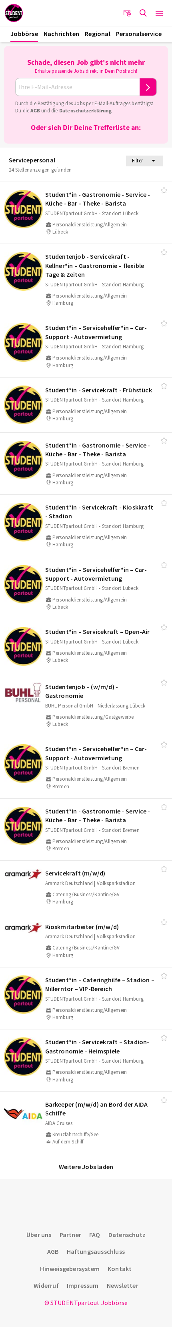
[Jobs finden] (143, 13)
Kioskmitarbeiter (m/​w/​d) (82, 927)
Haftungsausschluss (96, 1251)
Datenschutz (127, 1235)
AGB (35, 110)
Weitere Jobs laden (86, 1167)
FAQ (94, 1235)
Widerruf (46, 1285)
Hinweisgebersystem (70, 1269)
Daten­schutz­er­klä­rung (85, 110)
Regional (97, 34)
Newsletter (122, 1285)
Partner (70, 1235)
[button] (159, 13)
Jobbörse (24, 34)
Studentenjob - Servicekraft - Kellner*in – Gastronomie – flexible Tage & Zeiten (94, 265)
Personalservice (139, 34)
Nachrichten (61, 34)
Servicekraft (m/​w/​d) (75, 873)
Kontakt (120, 1269)
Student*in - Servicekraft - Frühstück (98, 390)
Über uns (39, 1235)
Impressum (83, 1285)
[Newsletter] (127, 13)
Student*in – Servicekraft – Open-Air (97, 632)
